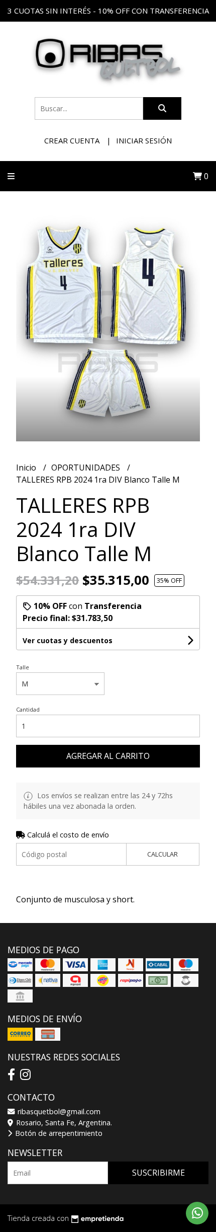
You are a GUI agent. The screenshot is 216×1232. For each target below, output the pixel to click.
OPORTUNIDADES (86, 467)
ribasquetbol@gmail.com (58, 1111)
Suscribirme (158, 1172)
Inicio (27, 467)
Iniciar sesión (144, 140)
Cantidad (28, 709)
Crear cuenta (71, 140)
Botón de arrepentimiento (57, 1133)
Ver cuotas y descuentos (68, 640)
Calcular (162, 854)
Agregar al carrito (108, 755)
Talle (22, 667)
